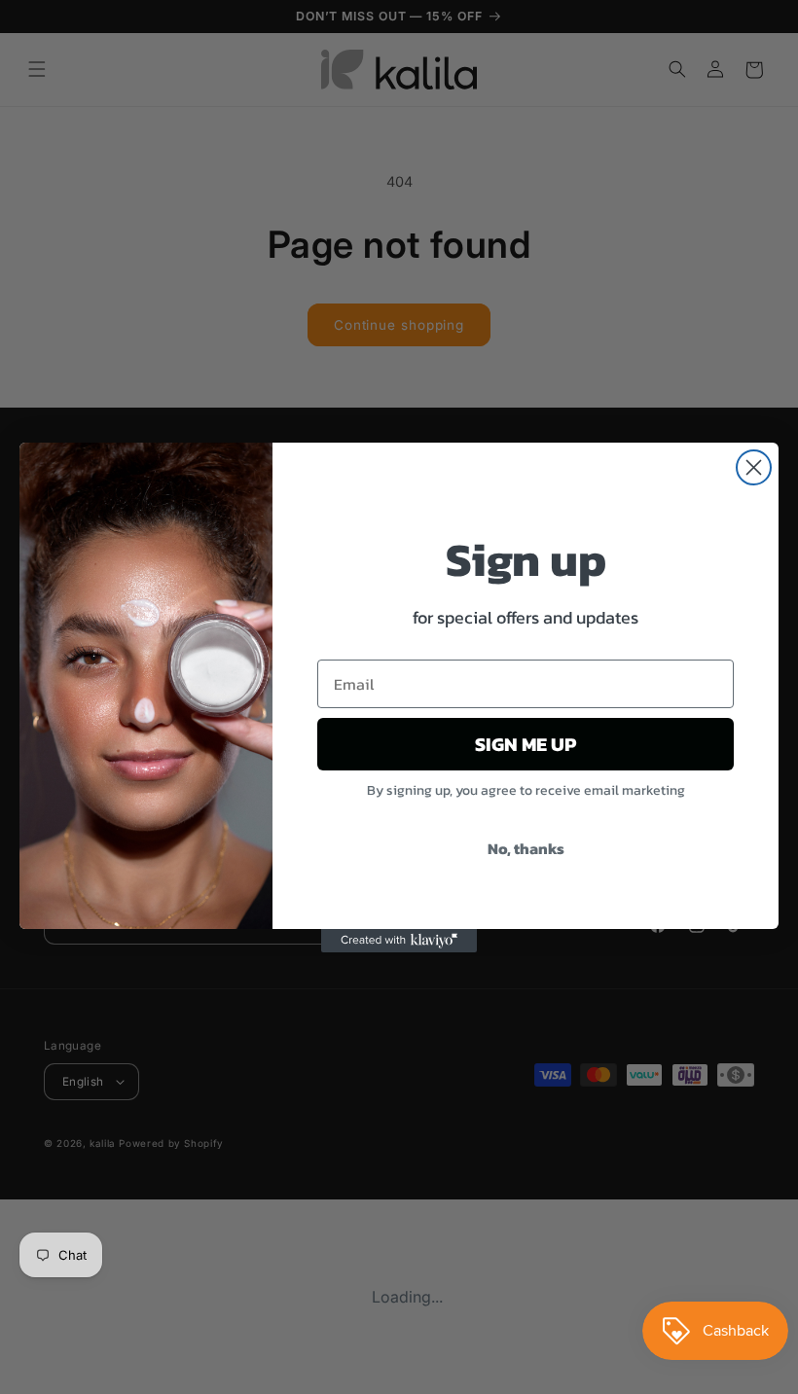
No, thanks (526, 848)
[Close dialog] (754, 467)
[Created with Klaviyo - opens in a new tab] (399, 940)
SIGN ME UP (525, 744)
